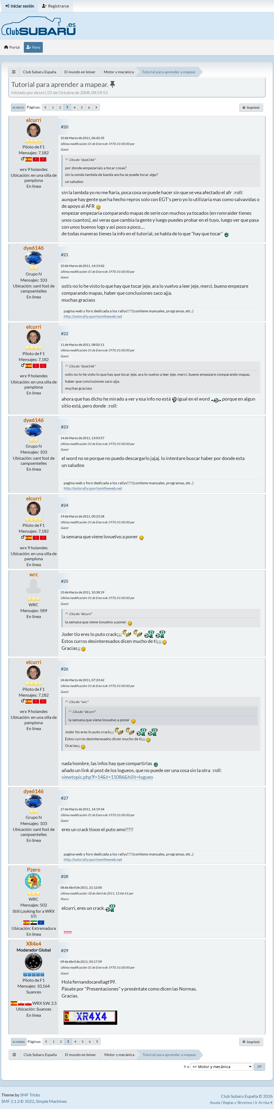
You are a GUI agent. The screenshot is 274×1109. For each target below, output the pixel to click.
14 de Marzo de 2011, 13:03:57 (82, 438)
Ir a (186, 1066)
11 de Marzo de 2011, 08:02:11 (82, 344)
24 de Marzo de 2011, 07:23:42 (82, 680)
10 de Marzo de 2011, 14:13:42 (82, 265)
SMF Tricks (30, 1094)
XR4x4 (33, 944)
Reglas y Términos (237, 1102)
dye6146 (34, 248)
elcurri (33, 120)
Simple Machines (51, 1101)
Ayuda (215, 1102)
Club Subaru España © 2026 (247, 1096)
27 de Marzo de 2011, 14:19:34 (82, 809)
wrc (33, 574)
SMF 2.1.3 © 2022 (17, 1101)
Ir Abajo (18, 107)
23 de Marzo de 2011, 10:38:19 (82, 592)
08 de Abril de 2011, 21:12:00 (81, 887)
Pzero (33, 869)
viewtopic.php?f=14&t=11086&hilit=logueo (107, 777)
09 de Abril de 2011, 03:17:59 (81, 961)
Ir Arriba (19, 1041)
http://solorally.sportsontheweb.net (93, 316)
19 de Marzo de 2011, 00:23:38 (82, 516)
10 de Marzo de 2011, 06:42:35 (82, 138)
